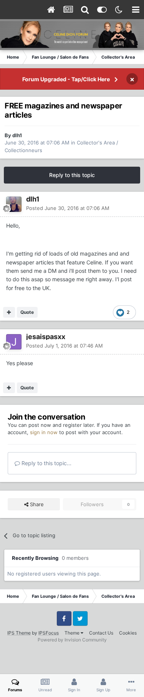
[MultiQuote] (9, 312)
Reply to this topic (72, 175)
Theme (73, 633)
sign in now (44, 432)
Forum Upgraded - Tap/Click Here (66, 79)
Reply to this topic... (45, 463)
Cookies (128, 633)
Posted (67, 208)
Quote (27, 312)
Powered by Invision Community (72, 640)
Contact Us (101, 633)
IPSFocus (48, 633)
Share (36, 504)
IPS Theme (19, 633)
